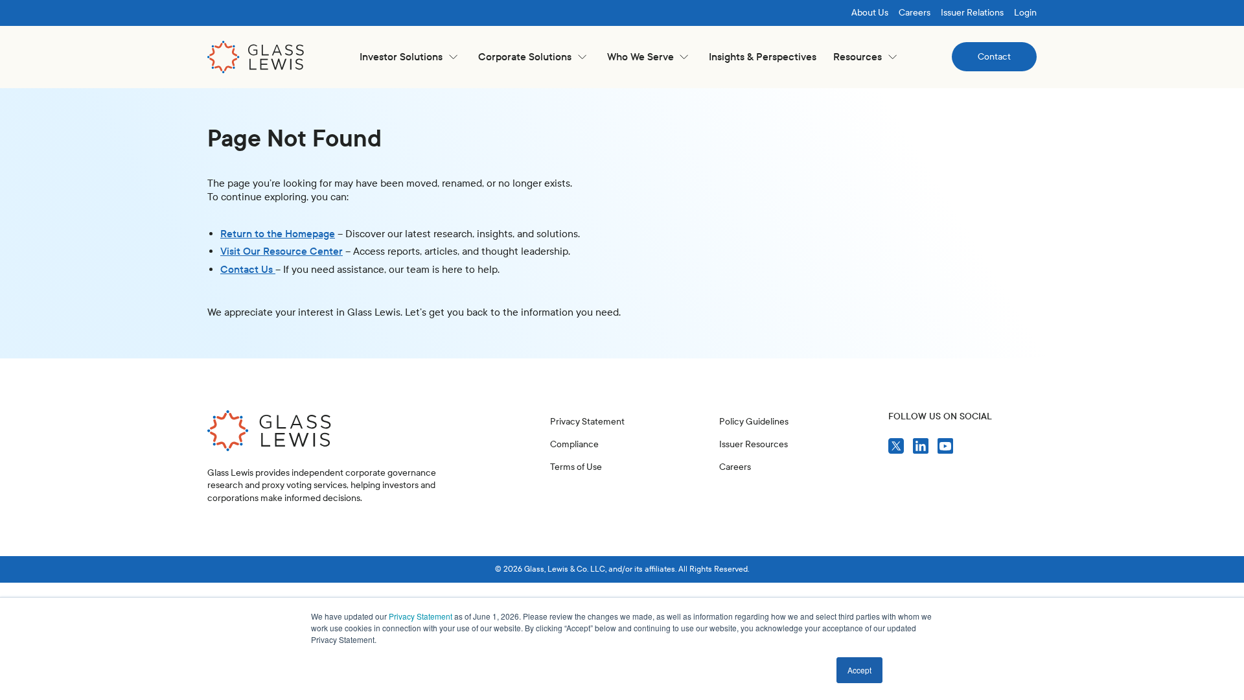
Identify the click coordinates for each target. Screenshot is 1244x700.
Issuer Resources (753, 444)
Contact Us (247, 269)
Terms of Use (576, 466)
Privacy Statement (420, 616)
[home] (256, 57)
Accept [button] (859, 669)
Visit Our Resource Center (281, 251)
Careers (914, 12)
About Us (869, 12)
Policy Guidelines (754, 421)
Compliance (574, 444)
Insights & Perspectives (762, 57)
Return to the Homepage (277, 234)
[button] (408, 56)
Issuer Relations (972, 12)
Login (1025, 12)
